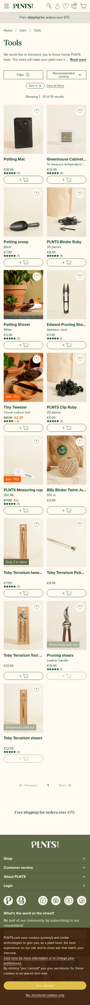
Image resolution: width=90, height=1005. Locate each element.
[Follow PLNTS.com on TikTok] (81, 900)
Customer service (18, 867)
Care (23, 30)
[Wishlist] (65, 6)
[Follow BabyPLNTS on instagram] (21, 900)
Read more (78, 59)
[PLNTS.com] (23, 6)
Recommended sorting (64, 75)
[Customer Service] (74, 5)
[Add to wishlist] (37, 111)
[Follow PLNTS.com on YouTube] (68, 900)
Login (8, 885)
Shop (8, 858)
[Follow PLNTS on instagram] (8, 900)
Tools (37, 30)
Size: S (33, 86)
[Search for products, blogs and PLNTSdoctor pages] (49, 6)
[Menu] (6, 6)
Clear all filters (55, 86)
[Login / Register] (57, 6)
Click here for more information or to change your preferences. (39, 960)
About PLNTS (15, 876)
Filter (20, 74)
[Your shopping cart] (83, 6)
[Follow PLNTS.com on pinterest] (55, 900)
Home (8, 30)
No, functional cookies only (45, 995)
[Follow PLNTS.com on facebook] (43, 900)
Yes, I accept (45, 985)
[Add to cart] (23, 180)
